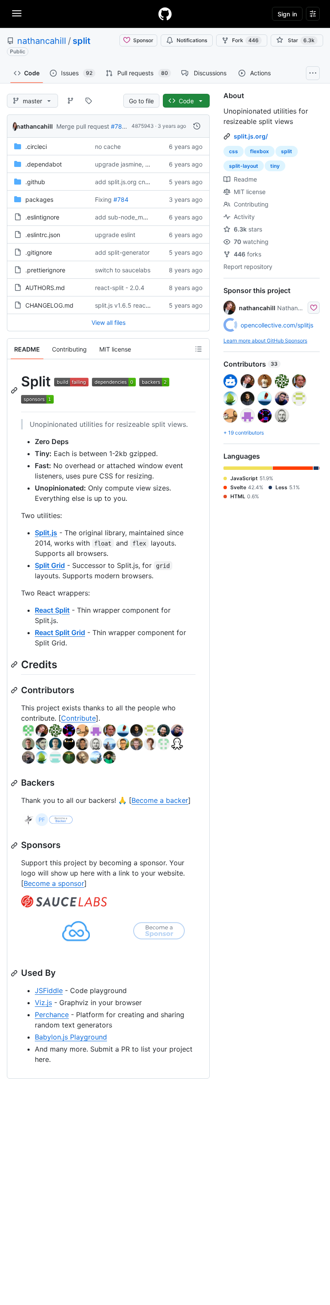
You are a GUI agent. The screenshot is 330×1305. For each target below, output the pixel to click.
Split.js (46, 532)
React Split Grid (60, 632)
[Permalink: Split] (15, 390)
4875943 (142, 126)
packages (39, 199)
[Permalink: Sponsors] (15, 845)
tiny (275, 166)
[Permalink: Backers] (15, 783)
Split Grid (50, 565)
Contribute (78, 718)
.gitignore (38, 252)
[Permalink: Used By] (15, 973)
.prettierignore (45, 270)
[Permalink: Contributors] (15, 690)
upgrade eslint (115, 234)
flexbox (259, 151)
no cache (108, 146)
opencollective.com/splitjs (277, 325)
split (82, 41)
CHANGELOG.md (49, 305)
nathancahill (41, 41)
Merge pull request (82, 126)
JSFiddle (49, 990)
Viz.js (43, 1002)
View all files (108, 322)
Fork (245, 40)
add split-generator (122, 252)
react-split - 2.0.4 (119, 287)
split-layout (243, 166)
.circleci (36, 146)
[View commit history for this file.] (196, 126)
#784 (120, 199)
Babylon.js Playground (71, 1037)
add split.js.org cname (126, 181)
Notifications (192, 40)
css (233, 151)
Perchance (52, 1014)
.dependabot (43, 164)
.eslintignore (42, 217)
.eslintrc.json (42, 234)
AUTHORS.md (45, 287)
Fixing (103, 199)
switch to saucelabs (122, 270)
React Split (52, 610)
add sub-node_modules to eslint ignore (150, 217)
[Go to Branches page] (70, 101)
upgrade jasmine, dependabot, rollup (147, 164)
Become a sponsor (54, 883)
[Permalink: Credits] (15, 664)
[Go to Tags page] (88, 101)
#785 (118, 126)
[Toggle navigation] (16, 13)
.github (35, 181)
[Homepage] (165, 14)
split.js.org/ (251, 136)
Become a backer (159, 800)
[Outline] (198, 349)
